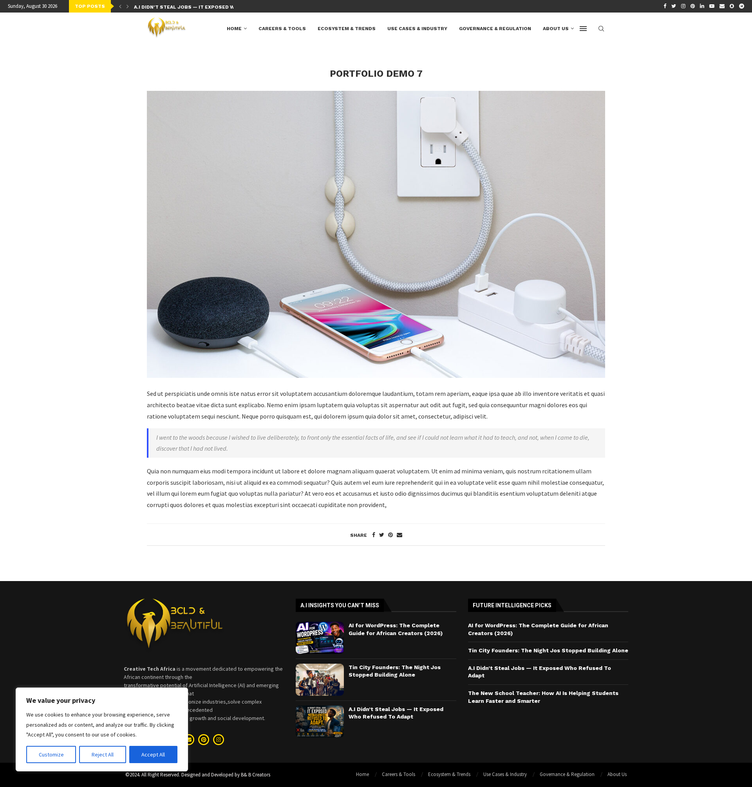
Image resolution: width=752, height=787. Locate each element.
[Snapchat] (732, 6)
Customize (51, 754)
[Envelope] (188, 739)
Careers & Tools (282, 28)
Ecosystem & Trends (347, 28)
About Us (556, 28)
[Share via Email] (399, 534)
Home (234, 28)
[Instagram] (683, 6)
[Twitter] (673, 6)
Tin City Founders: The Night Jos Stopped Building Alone (548, 650)
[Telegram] (741, 6)
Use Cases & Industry (417, 28)
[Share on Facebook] (373, 534)
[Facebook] (664, 6)
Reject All (103, 754)
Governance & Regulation (495, 28)
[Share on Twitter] (381, 534)
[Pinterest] (693, 6)
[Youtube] (711, 6)
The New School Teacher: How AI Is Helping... (196, 8)
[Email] (722, 6)
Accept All (153, 754)
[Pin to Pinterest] (390, 534)
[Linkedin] (702, 6)
